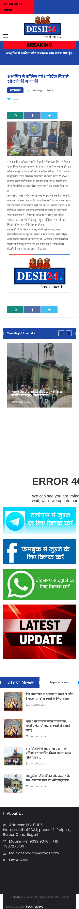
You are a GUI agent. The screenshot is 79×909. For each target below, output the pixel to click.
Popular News (59, 682)
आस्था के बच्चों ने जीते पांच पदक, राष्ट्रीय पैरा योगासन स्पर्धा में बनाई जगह (48, 725)
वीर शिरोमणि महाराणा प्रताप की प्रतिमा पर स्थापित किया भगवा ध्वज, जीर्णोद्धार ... (49, 753)
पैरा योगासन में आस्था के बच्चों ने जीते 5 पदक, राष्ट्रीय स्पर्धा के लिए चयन (49, 696)
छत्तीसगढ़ (15, 90)
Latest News (19, 682)
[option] (39, 375)
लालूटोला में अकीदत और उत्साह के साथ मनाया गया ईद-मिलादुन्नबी (36, 393)
